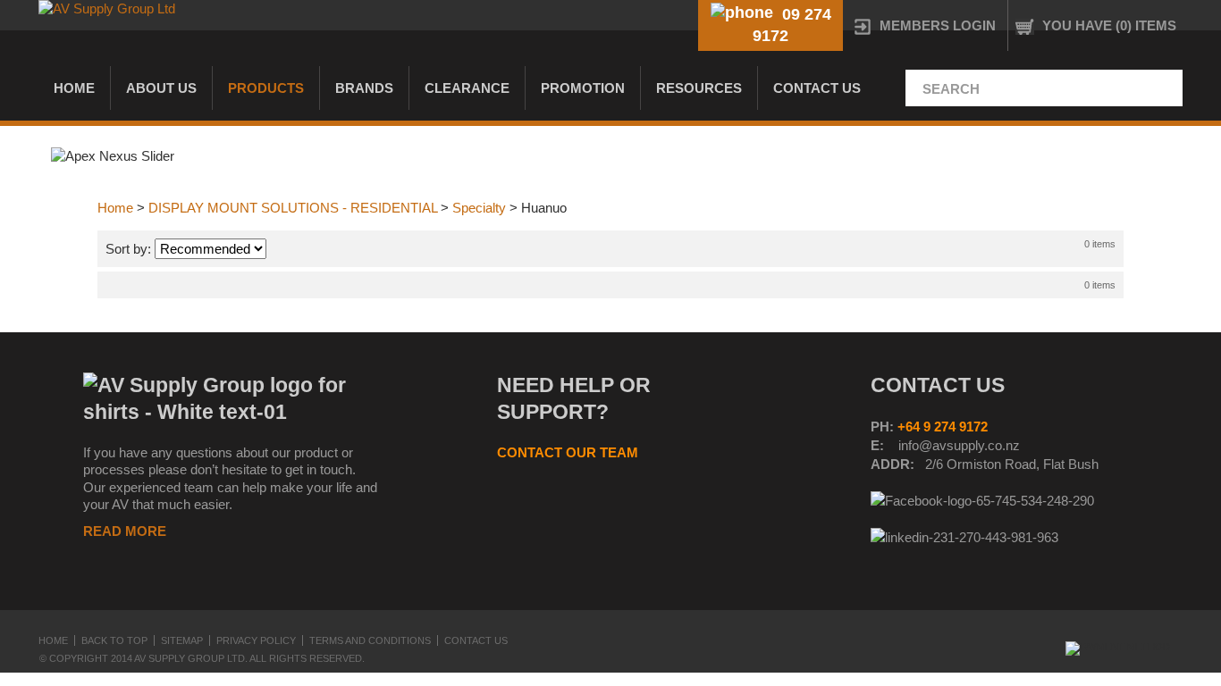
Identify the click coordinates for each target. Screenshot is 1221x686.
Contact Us (817, 88)
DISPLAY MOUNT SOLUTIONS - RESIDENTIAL (292, 207)
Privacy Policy (256, 640)
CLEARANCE (467, 88)
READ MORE (124, 531)
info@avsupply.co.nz (959, 445)
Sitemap (182, 640)
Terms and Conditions (370, 640)
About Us (161, 88)
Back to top (114, 640)
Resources (699, 88)
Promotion (583, 88)
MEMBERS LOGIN (938, 25)
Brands (364, 88)
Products (266, 88)
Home (74, 88)
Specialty (479, 207)
